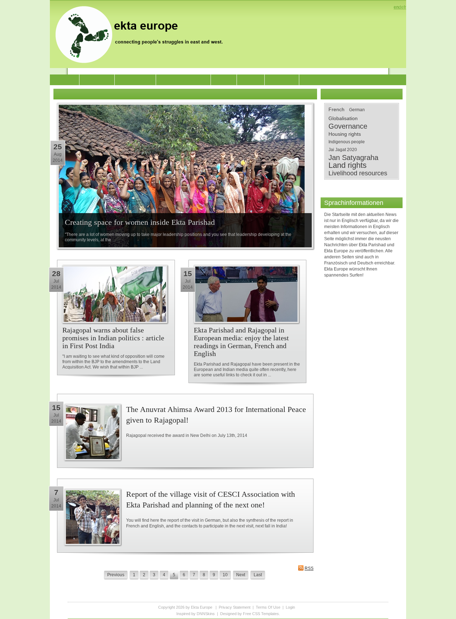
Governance (347, 126)
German (357, 110)
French (336, 109)
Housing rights (344, 134)
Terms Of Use (268, 607)
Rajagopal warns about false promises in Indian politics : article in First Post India (113, 338)
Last (258, 574)
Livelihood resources (357, 173)
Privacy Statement (234, 607)
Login (290, 607)
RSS (309, 568)
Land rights (347, 165)
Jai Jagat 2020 (342, 150)
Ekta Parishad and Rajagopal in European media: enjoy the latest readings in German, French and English (241, 341)
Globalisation (343, 118)
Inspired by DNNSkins (195, 614)
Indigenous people (346, 142)
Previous (115, 574)
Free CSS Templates (261, 614)
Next (240, 574)
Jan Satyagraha (353, 157)
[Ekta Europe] (142, 33)
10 (225, 574)
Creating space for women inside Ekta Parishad (140, 222)
